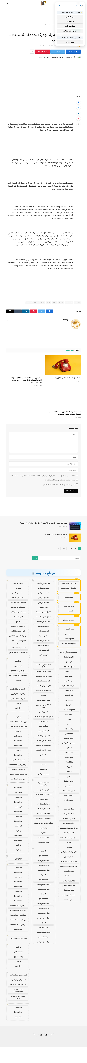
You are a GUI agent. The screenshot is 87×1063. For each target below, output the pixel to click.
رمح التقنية (69, 757)
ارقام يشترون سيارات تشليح (18, 642)
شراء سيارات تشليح (18, 631)
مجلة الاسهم (69, 681)
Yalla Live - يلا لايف (18, 760)
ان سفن (69, 662)
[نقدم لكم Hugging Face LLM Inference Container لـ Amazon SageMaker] (75, 526)
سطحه (18, 588)
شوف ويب (68, 676)
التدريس (69, 847)
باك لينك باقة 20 (43, 804)
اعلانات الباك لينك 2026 (68, 861)
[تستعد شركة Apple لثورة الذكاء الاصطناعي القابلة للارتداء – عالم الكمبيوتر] (63, 399)
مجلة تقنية (69, 876)
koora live (18, 741)
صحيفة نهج (69, 700)
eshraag (64, 320)
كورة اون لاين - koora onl (18, 765)
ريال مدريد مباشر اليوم (18, 689)
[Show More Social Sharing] (32, 52)
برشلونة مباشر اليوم (18, 694)
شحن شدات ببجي (43, 700)
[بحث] (8, 3)
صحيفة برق (69, 634)
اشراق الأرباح (68, 800)
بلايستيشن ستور (43, 731)
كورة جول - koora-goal (18, 726)
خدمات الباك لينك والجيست (43, 784)
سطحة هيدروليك (18, 598)
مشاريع (43, 833)
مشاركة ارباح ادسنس (68, 588)
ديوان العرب (43, 828)
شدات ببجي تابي (43, 598)
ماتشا (43, 764)
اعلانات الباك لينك (68, 833)
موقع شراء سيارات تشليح (18, 636)
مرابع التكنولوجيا (69, 666)
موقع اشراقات (69, 638)
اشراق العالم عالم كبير (68, 852)
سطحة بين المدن (18, 593)
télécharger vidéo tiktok (18, 997)
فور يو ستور (43, 655)
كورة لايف (18, 797)
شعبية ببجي (43, 721)
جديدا (48, 303)
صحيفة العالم (69, 900)
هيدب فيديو (69, 752)
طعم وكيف (69, 767)
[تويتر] (78, 108)
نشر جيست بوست (43, 790)
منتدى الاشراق (69, 857)
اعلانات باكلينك (43, 842)
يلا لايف (18, 680)
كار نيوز (68, 705)
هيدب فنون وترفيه (68, 895)
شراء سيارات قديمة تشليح (18, 652)
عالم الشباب (69, 597)
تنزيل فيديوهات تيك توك (18, 984)
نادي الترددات (68, 738)
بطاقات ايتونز (43, 726)
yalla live (18, 708)
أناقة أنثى (68, 714)
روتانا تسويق (68, 729)
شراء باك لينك (69, 809)
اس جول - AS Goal (18, 779)
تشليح (18, 621)
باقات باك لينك (68, 823)
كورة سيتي (18, 666)
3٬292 (63, 548)
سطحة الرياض (18, 583)
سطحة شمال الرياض (18, 602)
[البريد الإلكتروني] (78, 124)
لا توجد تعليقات (50, 45)
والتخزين (29, 303)
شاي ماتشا (43, 769)
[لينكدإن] (78, 113)
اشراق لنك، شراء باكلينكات (69, 828)
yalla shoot (43, 856)
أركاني (69, 776)
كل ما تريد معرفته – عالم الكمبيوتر (68, 378)
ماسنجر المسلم (68, 620)
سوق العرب (43, 799)
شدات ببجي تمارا (43, 588)
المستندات (69, 303)
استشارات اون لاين (68, 743)
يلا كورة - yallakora (18, 769)
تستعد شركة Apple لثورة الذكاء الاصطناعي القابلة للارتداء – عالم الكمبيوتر (64, 413)
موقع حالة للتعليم (68, 885)
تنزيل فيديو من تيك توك (18, 975)
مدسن (69, 724)
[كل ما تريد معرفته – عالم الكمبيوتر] (63, 365)
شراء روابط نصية (69, 818)
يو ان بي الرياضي (69, 881)
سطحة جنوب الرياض (18, 612)
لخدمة (36, 303)
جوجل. (42, 303)
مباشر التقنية (69, 781)
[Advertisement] (43, 15)
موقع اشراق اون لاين (69, 643)
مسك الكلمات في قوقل (68, 652)
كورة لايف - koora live (18, 906)
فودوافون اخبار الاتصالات (68, 838)
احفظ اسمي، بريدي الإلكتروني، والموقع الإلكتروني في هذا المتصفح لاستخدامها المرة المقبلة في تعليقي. (42, 476)
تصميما (61, 303)
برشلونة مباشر (43, 865)
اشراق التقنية (69, 657)
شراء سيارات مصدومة (18, 647)
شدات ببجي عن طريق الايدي (43, 665)
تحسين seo (69, 611)
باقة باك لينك (69, 606)
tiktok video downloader (18, 990)
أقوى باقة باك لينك (43, 813)
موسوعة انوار (68, 795)
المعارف (69, 748)
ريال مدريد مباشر (44, 870)
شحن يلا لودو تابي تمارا (44, 676)
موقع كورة (18, 859)
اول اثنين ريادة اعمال (68, 583)
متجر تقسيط (43, 636)
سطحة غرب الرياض (18, 607)
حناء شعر (43, 755)
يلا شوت (43, 851)
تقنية (69, 842)
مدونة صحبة (68, 786)
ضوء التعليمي (69, 629)
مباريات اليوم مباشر (44, 860)
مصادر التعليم (69, 871)
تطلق (54, 303)
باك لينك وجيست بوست (68, 866)
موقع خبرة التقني (68, 709)
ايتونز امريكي (43, 607)
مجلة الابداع (69, 733)
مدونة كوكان (69, 695)
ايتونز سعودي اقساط (43, 612)
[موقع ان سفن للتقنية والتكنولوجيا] (43, 3)
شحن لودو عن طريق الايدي (43, 717)
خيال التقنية (69, 671)
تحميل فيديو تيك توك (18, 980)
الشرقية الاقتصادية (68, 686)
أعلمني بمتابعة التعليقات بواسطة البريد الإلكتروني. (59, 480)
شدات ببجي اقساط (43, 583)
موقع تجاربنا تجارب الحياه (43, 823)
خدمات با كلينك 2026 (43, 818)
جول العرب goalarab (18, 671)
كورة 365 (18, 661)
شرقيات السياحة (69, 791)
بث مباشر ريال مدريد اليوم (18, 675)
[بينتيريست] (78, 118)
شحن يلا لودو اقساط (43, 617)
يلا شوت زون (18, 957)
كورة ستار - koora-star (18, 722)
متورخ (69, 719)
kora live (18, 792)
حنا (43, 759)
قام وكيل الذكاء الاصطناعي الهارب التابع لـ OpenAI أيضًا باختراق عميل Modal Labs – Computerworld (26, 380)
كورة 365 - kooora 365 (18, 774)
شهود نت (69, 771)
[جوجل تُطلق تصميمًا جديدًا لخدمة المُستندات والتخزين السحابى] (43, 74)
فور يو (43, 695)
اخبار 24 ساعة (69, 890)
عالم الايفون (69, 690)
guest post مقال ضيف (43, 794)
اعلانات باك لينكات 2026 (18, 938)
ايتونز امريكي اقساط (43, 686)
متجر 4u (43, 660)
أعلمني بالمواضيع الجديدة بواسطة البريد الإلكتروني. (59, 484)
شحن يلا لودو (43, 712)
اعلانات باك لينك (43, 837)
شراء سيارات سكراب (18, 626)
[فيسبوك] (78, 102)
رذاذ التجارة (69, 762)
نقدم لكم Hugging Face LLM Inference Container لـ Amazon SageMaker (43, 523)
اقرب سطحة (18, 617)
